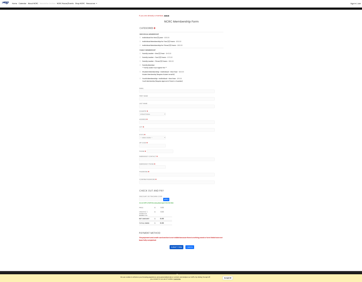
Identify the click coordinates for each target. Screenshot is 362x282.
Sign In (353, 3)
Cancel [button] (190, 247)
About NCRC (33, 3)
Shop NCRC (80, 3)
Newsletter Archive (47, 3)
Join (359, 3)
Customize (177, 279)
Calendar (22, 3)
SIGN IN (166, 16)
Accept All (227, 278)
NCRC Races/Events (65, 3)
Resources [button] (91, 3)
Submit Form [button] (176, 247)
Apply (166, 199)
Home (14, 3)
